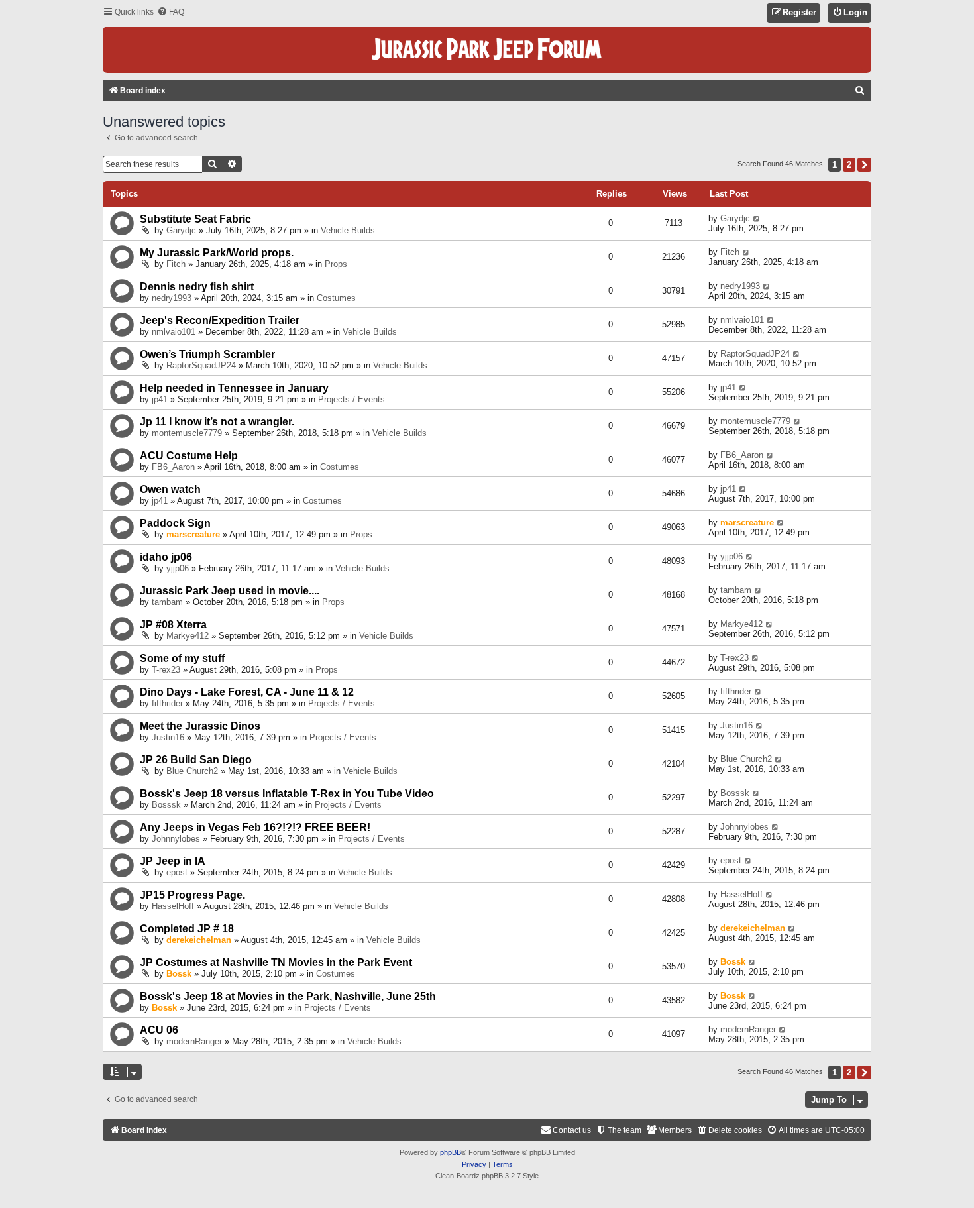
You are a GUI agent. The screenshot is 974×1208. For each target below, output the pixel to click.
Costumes (336, 298)
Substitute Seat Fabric (195, 219)
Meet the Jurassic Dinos (200, 726)
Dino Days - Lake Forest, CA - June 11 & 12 (247, 692)
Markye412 (187, 636)
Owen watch (170, 489)
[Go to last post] (757, 218)
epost (177, 872)
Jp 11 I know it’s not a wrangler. (217, 421)
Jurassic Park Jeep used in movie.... (229, 590)
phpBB (450, 1152)
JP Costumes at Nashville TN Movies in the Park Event (276, 962)
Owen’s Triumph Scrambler (207, 354)
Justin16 (168, 737)
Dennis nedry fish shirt (197, 286)
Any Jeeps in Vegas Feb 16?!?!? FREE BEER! (255, 827)
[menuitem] (170, 12)
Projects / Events (351, 399)
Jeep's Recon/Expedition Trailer (219, 320)
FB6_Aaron (173, 467)
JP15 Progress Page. (192, 895)
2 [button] (849, 165)
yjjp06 (177, 568)
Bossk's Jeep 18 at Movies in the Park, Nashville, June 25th (288, 996)
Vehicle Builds (348, 230)
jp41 (160, 399)
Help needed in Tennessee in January (234, 388)
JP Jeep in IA (172, 861)
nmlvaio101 (173, 332)
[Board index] (487, 50)
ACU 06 (159, 1030)
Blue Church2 (192, 771)
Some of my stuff (182, 658)
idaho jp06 (166, 557)
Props (336, 264)
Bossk (178, 974)
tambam (167, 602)
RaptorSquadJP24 (201, 365)
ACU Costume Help (189, 455)
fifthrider (167, 703)
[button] (864, 165)
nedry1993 (171, 298)
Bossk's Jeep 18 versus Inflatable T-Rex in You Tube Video (287, 793)
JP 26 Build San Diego (196, 759)
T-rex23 (166, 670)
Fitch (176, 264)
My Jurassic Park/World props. (217, 252)
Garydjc (181, 230)
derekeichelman (198, 940)
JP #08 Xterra (173, 624)
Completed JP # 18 (187, 928)
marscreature (193, 534)
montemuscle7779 (187, 433)
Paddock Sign (175, 523)
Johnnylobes (176, 839)
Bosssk (166, 805)
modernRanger (194, 1041)
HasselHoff (173, 906)
